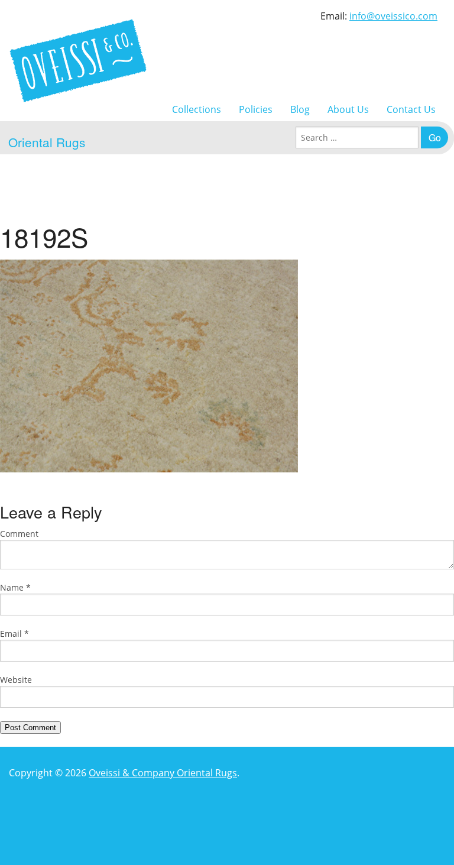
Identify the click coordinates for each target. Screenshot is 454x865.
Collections (196, 109)
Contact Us (411, 109)
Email (14, 633)
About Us (348, 109)
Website (16, 679)
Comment (19, 533)
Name (15, 587)
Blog (300, 109)
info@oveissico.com (393, 15)
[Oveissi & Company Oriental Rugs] (78, 60)
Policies (256, 109)
